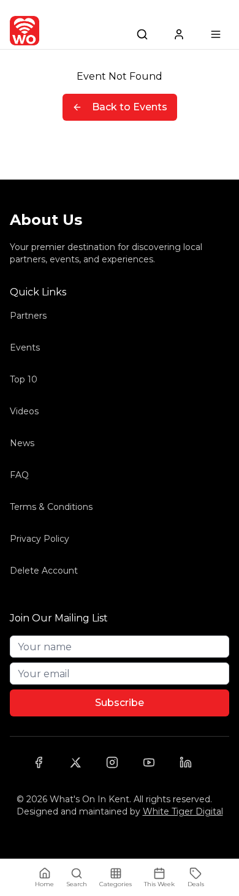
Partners (28, 315)
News (22, 443)
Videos (24, 411)
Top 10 (23, 379)
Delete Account (44, 570)
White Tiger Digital (183, 811)
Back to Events (129, 107)
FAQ (19, 474)
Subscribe (119, 702)
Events (25, 347)
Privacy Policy (39, 538)
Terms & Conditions (51, 506)
